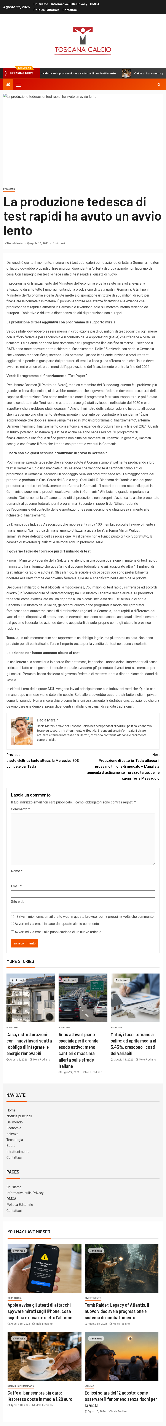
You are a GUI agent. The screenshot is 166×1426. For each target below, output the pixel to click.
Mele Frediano (41, 1059)
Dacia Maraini (15, 243)
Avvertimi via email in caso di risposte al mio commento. (57, 924)
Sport (10, 1146)
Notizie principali (19, 1116)
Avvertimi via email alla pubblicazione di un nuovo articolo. (58, 932)
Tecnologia (14, 1140)
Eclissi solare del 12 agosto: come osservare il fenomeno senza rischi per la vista (121, 1399)
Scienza (89, 1386)
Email (16, 886)
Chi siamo (41, 4)
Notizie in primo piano (21, 1386)
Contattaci (70, 10)
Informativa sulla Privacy (69, 4)
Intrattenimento (17, 1152)
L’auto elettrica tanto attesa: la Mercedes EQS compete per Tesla (42, 761)
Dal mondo (14, 1122)
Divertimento (93, 1298)
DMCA (94, 4)
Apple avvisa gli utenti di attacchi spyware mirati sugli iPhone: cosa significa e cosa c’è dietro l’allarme (40, 1311)
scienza (12, 1134)
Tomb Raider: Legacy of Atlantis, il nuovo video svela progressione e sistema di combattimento (117, 1311)
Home (11, 1110)
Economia (9, 189)
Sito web (17, 902)
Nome (16, 871)
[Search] (159, 84)
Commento (20, 809)
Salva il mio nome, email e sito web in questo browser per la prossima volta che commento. (85, 917)
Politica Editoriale (46, 10)
